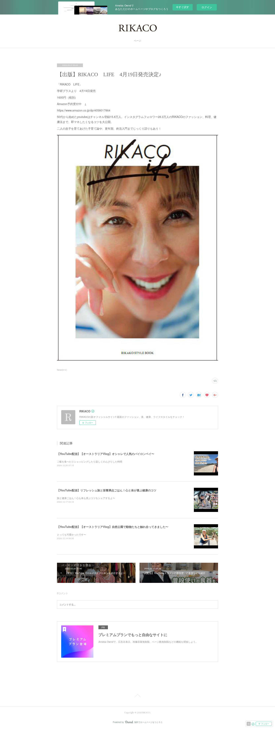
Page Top (137, 696)
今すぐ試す (182, 7)
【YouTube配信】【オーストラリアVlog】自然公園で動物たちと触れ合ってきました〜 (112, 527)
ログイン (207, 7)
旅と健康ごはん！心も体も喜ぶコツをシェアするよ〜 (86, 498)
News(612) (62, 369)
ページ (137, 41)
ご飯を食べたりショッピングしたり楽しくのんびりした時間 (89, 461)
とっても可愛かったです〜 (71, 534)
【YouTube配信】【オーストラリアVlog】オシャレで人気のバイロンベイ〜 (105, 454)
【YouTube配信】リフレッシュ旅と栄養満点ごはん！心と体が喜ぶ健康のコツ (106, 490)
